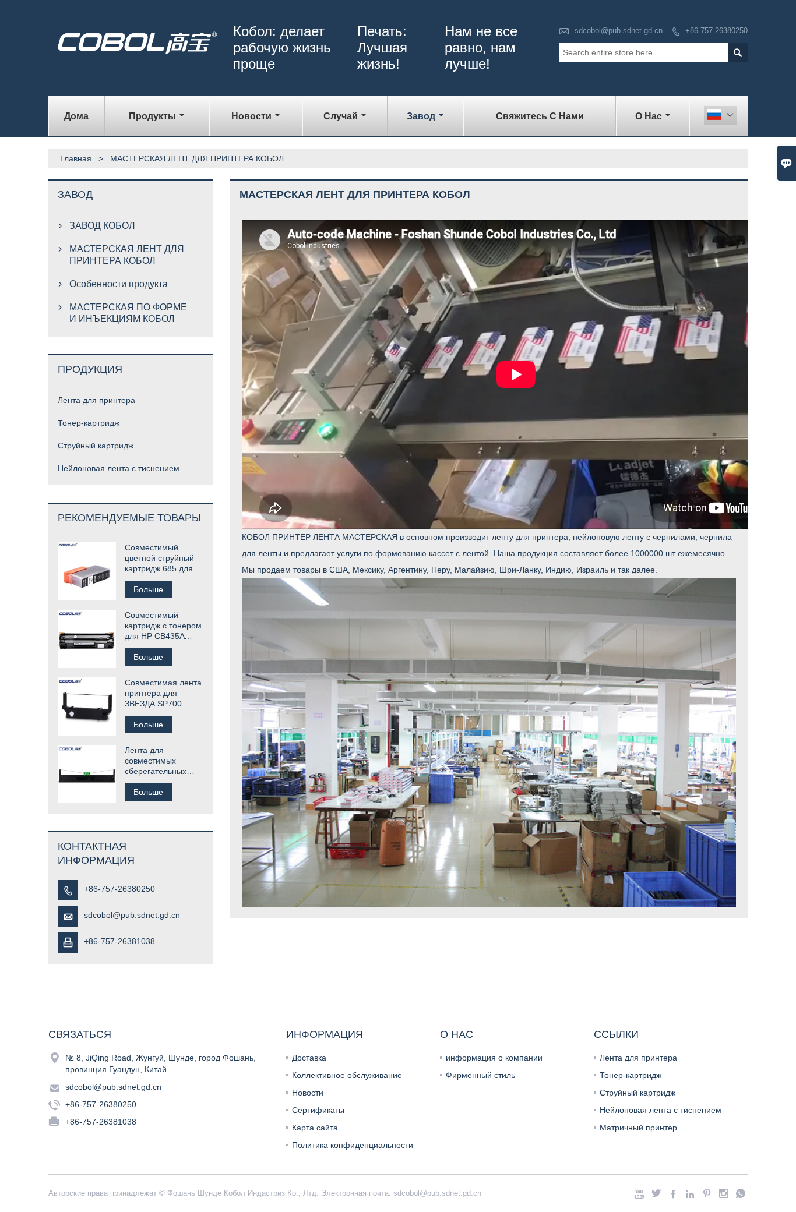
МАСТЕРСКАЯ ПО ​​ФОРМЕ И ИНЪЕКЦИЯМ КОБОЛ (128, 313)
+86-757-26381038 (119, 941)
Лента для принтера (96, 400)
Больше (148, 589)
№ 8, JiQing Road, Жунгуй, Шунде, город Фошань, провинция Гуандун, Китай (160, 1063)
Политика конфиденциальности (352, 1145)
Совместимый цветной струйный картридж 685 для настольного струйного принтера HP (163, 558)
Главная (75, 158)
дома (76, 116)
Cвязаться (79, 1034)
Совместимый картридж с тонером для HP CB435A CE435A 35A (163, 625)
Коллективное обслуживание (347, 1075)
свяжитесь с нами (540, 116)
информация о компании (494, 1057)
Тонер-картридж (88, 422)
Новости (307, 1092)
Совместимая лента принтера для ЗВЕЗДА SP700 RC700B (163, 693)
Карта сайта (315, 1127)
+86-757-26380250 (716, 30)
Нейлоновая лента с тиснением (118, 468)
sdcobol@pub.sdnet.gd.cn (619, 30)
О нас (648, 116)
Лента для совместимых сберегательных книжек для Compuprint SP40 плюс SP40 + (157, 760)
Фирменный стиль (480, 1075)
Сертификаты (318, 1110)
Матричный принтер (638, 1127)
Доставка (309, 1057)
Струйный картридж (95, 445)
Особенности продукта (118, 284)
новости (251, 116)
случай (340, 116)
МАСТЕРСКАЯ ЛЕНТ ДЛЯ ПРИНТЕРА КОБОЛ (126, 255)
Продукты (152, 116)
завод (421, 116)
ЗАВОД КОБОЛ (102, 226)
